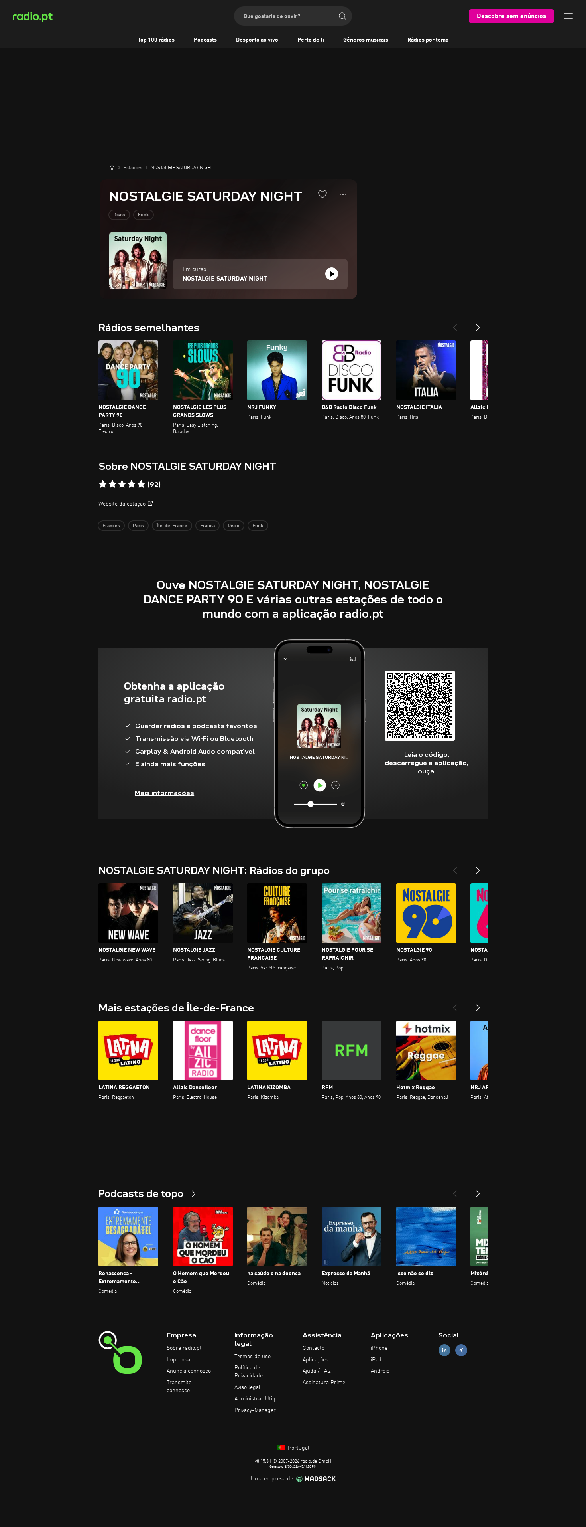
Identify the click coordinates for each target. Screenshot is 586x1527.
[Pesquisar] (342, 16)
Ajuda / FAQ (317, 1371)
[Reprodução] (331, 273)
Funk (143, 215)
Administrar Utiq (254, 1399)
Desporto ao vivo (257, 40)
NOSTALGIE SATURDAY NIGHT (225, 279)
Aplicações (315, 1360)
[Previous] (454, 324)
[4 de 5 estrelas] (131, 484)
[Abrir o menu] (568, 16)
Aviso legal (247, 1387)
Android (380, 1371)
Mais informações (164, 793)
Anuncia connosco (189, 1371)
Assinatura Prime (324, 1382)
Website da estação (122, 504)
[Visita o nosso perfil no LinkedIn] (444, 1350)
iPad (376, 1360)
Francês (111, 526)
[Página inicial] (112, 167)
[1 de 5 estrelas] (103, 484)
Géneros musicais (365, 40)
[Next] (478, 324)
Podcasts (205, 40)
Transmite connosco (179, 1386)
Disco (119, 215)
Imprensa (178, 1360)
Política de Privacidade (248, 1372)
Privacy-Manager (255, 1410)
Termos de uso (252, 1356)
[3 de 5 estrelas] (122, 484)
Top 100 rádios (156, 40)
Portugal (297, 1448)
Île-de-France (172, 526)
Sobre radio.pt (184, 1348)
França (207, 526)
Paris (138, 526)
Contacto (313, 1348)
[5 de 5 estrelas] (141, 484)
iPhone (379, 1348)
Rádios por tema (427, 40)
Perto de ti (310, 40)
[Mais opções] (343, 194)
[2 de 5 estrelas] (112, 484)
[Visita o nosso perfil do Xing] (461, 1350)
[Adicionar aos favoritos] (322, 194)
